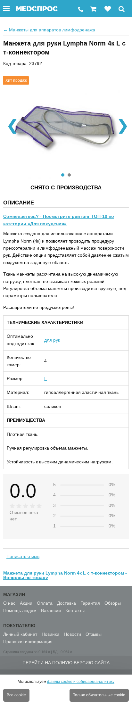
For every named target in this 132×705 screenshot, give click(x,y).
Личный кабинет (20, 634)
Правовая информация (28, 641)
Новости (72, 634)
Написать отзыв (22, 556)
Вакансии (51, 610)
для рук (52, 340)
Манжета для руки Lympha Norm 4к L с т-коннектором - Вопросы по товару (65, 575)
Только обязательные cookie (99, 695)
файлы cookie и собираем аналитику (80, 681)
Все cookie (16, 695)
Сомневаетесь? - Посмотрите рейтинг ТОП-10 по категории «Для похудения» (58, 220)
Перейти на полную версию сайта (66, 662)
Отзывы (94, 634)
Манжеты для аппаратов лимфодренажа (49, 29)
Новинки (50, 634)
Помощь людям (20, 610)
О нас (9, 603)
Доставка (66, 603)
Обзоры (112, 603)
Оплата (45, 603)
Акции (26, 603)
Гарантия (90, 603)
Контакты (75, 610)
